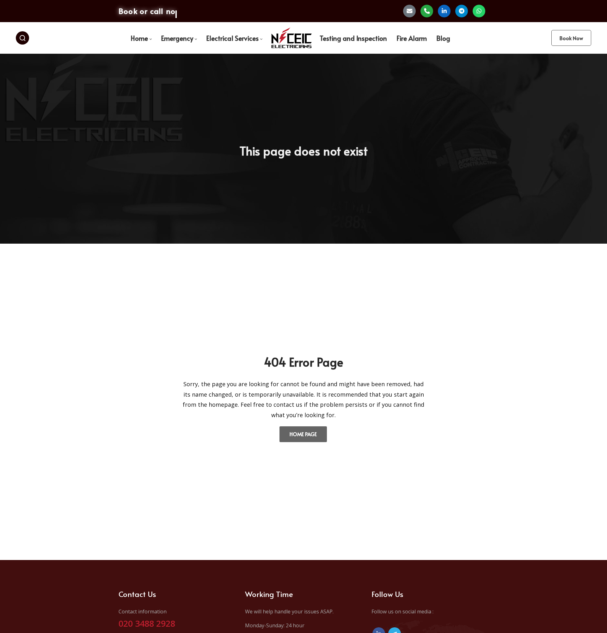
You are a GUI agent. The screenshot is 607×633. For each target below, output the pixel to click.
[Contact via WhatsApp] (479, 11)
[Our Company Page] (444, 11)
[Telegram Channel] (461, 11)
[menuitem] (141, 38)
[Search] (22, 38)
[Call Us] (427, 11)
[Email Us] (409, 11)
